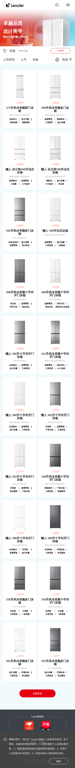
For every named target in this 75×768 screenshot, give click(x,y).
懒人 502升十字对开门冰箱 (55, 417)
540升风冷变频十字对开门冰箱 (55, 478)
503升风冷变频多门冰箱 (55, 662)
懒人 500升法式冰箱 (55, 230)
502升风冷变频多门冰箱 (20, 232)
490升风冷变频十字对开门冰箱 (20, 294)
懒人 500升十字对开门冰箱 (20, 355)
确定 (58, 761)
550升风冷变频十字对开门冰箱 (55, 601)
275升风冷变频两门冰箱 (20, 109)
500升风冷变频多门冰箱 (55, 109)
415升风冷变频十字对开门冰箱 (55, 355)
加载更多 (37, 693)
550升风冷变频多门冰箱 (20, 601)
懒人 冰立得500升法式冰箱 (20, 171)
